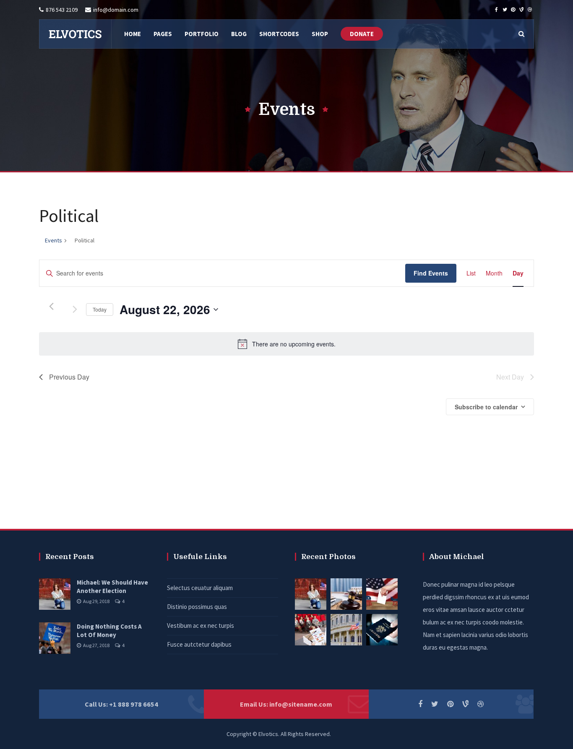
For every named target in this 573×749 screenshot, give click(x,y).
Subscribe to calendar (486, 407)
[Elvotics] (75, 34)
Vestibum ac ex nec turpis (200, 625)
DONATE (362, 34)
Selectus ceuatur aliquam (200, 588)
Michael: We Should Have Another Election (112, 586)
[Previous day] (51, 307)
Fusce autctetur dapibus (199, 644)
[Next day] (75, 309)
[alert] (286, 344)
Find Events (431, 273)
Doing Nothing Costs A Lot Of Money (109, 630)
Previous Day (69, 377)
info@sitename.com (300, 704)
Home (271, 179)
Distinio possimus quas (197, 607)
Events (53, 240)
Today (100, 309)
